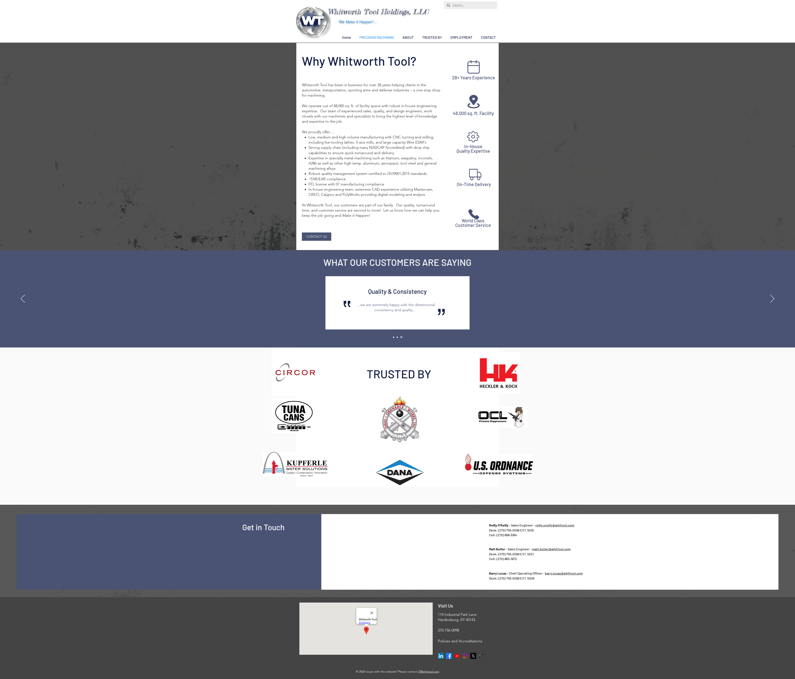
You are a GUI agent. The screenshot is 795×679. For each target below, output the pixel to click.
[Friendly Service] (393, 337)
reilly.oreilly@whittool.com (554, 525)
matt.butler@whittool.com (551, 549)
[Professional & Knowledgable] (397, 337)
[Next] (772, 299)
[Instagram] (465, 656)
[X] (473, 656)
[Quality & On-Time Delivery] (401, 337)
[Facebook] (449, 656)
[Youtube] (457, 656)
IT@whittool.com (428, 671)
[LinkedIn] (441, 656)
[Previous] (23, 299)
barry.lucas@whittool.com (564, 573)
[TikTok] (481, 656)
